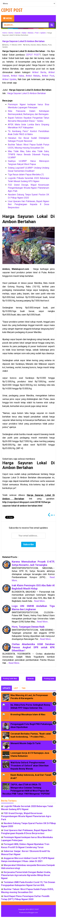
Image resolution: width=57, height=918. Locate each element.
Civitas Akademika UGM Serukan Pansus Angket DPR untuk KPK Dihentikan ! (33, 647)
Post (49, 45)
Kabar (39, 45)
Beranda (31, 679)
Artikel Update (9, 79)
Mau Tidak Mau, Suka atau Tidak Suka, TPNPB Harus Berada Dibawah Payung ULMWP (28, 154)
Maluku (44, 45)
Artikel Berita (39, 72)
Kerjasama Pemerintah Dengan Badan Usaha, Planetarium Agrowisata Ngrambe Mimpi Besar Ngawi (26, 875)
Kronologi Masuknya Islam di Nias (28, 714)
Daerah (33, 45)
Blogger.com (33, 912)
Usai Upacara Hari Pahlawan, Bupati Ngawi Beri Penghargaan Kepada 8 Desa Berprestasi (28, 204)
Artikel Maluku (33, 75)
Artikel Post (48, 75)
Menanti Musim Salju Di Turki (26, 743)
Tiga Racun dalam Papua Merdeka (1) (26, 174)
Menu (8, 18)
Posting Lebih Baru (10, 679)
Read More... (40, 601)
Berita (27, 45)
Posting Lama (49, 679)
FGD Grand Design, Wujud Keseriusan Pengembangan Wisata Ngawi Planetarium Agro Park (28, 188)
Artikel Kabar (17, 75)
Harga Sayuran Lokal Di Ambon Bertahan (26, 93)
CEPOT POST (33, 54)
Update (5, 47)
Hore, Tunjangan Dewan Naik (28, 626)
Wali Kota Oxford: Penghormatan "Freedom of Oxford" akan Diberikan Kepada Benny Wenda (30, 765)
